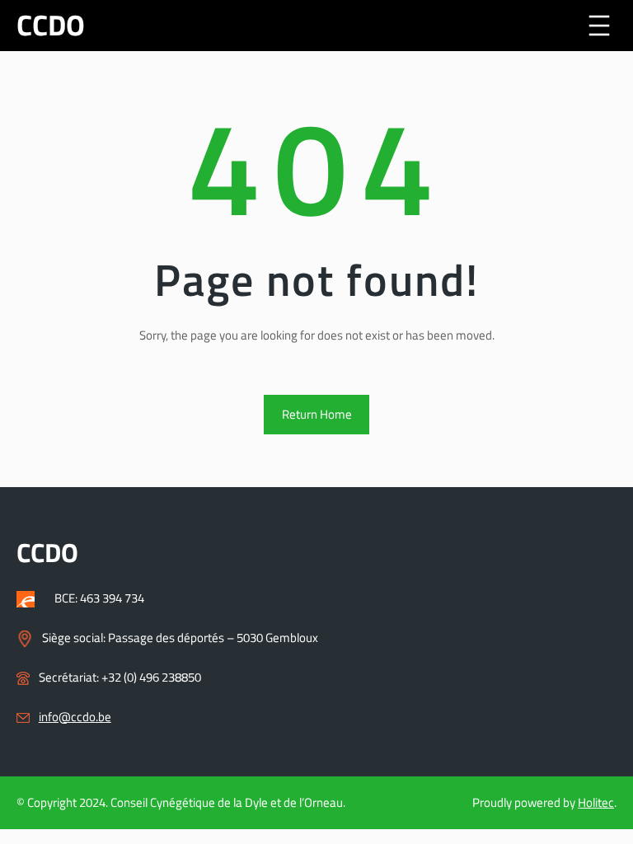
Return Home (317, 414)
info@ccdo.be (75, 716)
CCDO (50, 25)
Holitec (596, 802)
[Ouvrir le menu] (599, 25)
